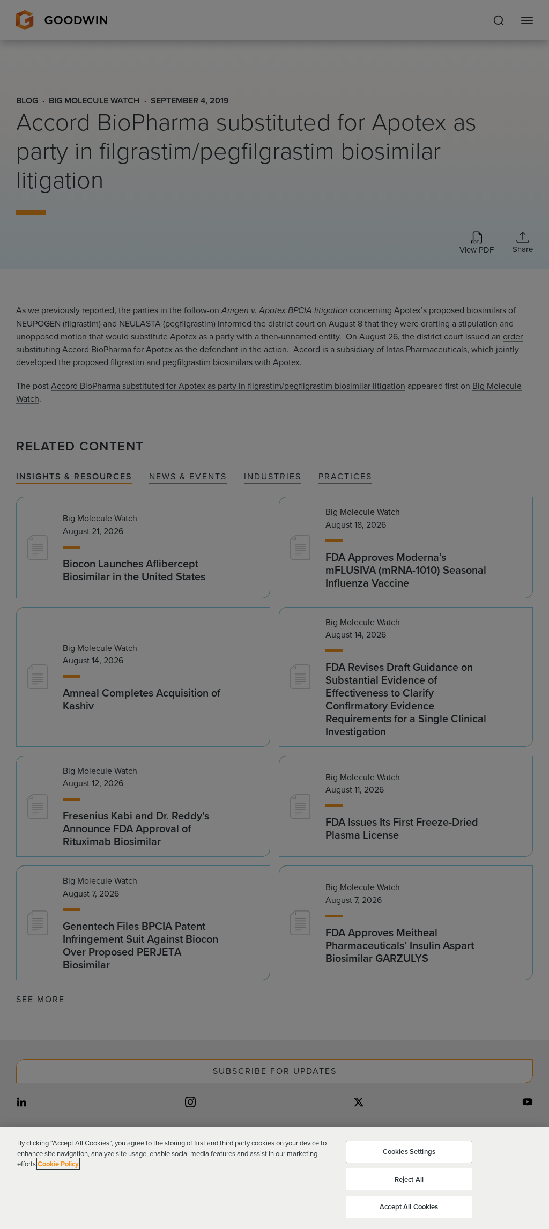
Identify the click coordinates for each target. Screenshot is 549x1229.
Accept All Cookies (409, 1207)
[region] (274, 1178)
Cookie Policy (58, 1164)
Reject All (409, 1179)
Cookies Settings (409, 1151)
